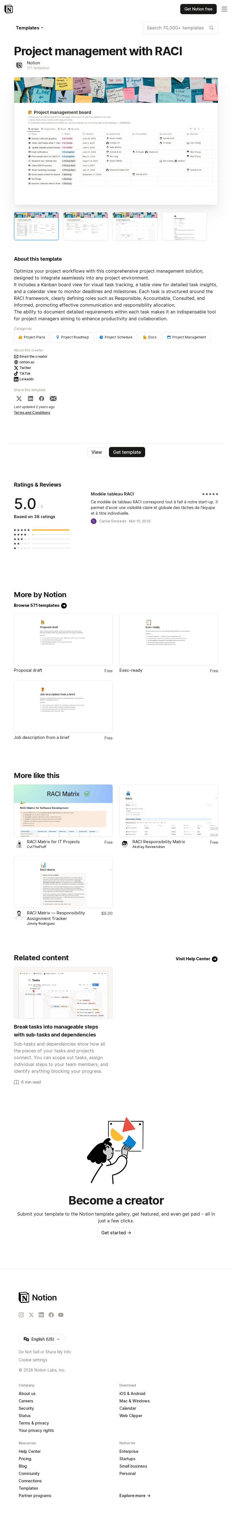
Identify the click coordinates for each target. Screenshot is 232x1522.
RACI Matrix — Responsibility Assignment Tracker (56, 915)
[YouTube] (61, 1315)
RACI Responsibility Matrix (158, 841)
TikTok (25, 373)
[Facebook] (41, 398)
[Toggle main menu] (224, 9)
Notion (33, 62)
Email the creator (34, 356)
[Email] (53, 398)
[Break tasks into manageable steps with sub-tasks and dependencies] (63, 993)
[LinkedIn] (30, 398)
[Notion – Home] (9, 9)
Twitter (25, 368)
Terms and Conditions (32, 412)
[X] (19, 398)
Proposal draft (28, 670)
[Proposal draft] (63, 639)
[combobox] (180, 28)
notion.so (27, 362)
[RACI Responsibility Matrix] (168, 810)
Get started (116, 1232)
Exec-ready (130, 670)
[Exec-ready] (168, 639)
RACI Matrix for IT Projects (53, 841)
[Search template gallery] (211, 28)
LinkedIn (27, 379)
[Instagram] (21, 1315)
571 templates (38, 68)
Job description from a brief (41, 737)
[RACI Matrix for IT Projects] (63, 810)
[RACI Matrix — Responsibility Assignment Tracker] (63, 882)
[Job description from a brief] (63, 706)
